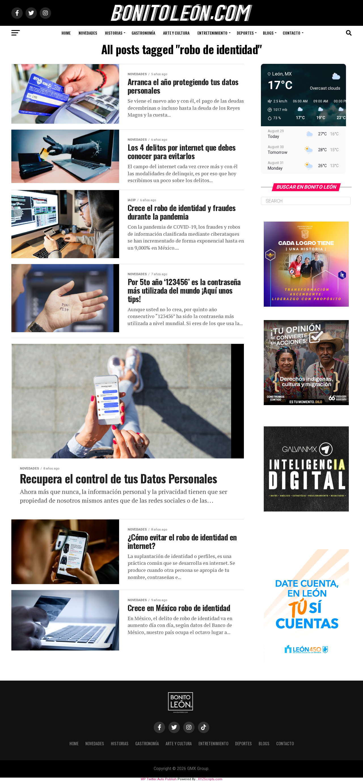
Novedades (88, 33)
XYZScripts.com (210, 779)
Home (66, 33)
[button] (275, 110)
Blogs (268, 33)
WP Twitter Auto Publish (159, 779)
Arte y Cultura (176, 33)
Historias (113, 33)
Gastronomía (143, 33)
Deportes (245, 33)
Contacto (291, 33)
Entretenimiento (212, 33)
